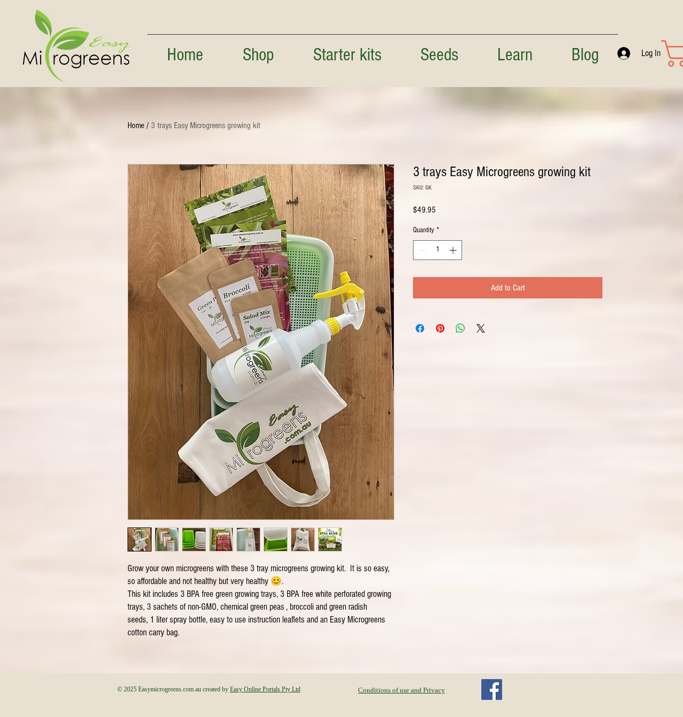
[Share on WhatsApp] (460, 328)
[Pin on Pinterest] (440, 328)
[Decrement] (421, 250)
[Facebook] (491, 689)
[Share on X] (480, 328)
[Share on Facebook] (420, 328)
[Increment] (453, 250)
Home (136, 125)
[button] (515, 50)
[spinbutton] (437, 250)
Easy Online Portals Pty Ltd (265, 689)
